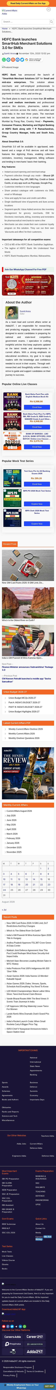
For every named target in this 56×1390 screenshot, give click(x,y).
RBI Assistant (7, 1205)
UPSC (38, 1204)
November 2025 (14, 852)
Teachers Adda (47, 1136)
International (35, 1062)
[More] (48, 9)
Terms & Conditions (35, 1371)
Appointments (36, 1070)
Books (4, 1269)
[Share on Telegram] (8, 60)
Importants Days (37, 1100)
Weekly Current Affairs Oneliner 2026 (26, 729)
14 (34, 879)
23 (49, 884)
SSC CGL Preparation (7, 1199)
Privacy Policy (9, 1375)
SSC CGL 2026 (8, 1233)
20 (26, 884)
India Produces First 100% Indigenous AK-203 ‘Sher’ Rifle (28, 970)
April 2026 (11, 829)
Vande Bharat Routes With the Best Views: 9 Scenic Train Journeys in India (27, 1000)
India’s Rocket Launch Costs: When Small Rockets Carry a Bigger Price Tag (26, 1022)
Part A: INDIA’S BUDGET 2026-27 (24, 702)
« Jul (4, 910)
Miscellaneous (8, 1120)
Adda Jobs (21, 1144)
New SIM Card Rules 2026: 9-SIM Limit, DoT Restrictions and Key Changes (27, 924)
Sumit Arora (10, 53)
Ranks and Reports (10, 1112)
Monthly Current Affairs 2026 (22, 734)
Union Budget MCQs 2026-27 (22, 698)
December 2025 (14, 847)
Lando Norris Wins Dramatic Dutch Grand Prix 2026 (28, 1015)
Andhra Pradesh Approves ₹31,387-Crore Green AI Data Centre (29, 944)
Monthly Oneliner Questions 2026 (24, 738)
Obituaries (6, 1107)
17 (4, 884)
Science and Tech (9, 1116)
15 (41, 879)
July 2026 (11, 815)
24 (4, 890)
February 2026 (13, 838)
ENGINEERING (42, 1200)
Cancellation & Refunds (13, 1371)
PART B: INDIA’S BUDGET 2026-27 (25, 707)
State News (35, 1066)
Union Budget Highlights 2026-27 (24, 712)
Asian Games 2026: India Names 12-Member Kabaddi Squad (27, 977)
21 (34, 884)
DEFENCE (40, 1196)
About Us (39, 1224)
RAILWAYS (40, 1187)
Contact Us (40, 1228)
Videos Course (8, 1260)
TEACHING (40, 1192)
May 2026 (11, 825)
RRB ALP (6, 1228)
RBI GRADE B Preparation (8, 1210)
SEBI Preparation (9, 1190)
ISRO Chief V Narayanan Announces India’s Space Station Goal (27, 1030)
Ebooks (5, 1264)
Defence (33, 1087)
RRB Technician (9, 1224)
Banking (33, 1075)
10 (4, 879)
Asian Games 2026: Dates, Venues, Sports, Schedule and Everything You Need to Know (27, 985)
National (33, 1058)
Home (5, 28)
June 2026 (11, 820)
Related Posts (9, 544)
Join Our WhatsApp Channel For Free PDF (25, 269)
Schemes (6, 1091)
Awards (5, 1087)
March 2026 (12, 834)
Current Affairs (36, 1144)
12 (19, 879)
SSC (37, 1183)
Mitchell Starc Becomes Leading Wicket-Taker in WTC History (29, 962)
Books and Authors (10, 1100)
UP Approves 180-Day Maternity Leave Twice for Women (28, 1007)
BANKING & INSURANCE (41, 1177)
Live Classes (7, 1256)
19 (19, 884)
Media (38, 1233)
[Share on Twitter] (22, 60)
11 (11, 879)
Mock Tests (7, 1252)
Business (34, 1082)
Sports (5, 1082)
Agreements (7, 1095)
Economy (34, 1095)
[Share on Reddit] (13, 60)
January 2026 (13, 843)
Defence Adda (36, 1148)
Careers (44, 1238)
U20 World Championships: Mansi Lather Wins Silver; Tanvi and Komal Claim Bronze (28, 992)
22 (41, 884)
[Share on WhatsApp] (4, 60)
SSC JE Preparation (10, 1194)
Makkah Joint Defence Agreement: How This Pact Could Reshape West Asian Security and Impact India (28, 953)
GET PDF (49, 1386)
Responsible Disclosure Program (17, 1367)
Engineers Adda (19, 1156)
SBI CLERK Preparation (7, 1184)
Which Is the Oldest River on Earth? (18, 620)
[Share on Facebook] (18, 60)
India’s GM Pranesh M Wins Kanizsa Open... (22, 658)
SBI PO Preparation (10, 1179)
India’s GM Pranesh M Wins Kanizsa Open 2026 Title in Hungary (29, 936)
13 (26, 879)
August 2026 (19, 811)
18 (12, 884)
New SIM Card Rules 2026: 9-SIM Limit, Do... (22, 583)
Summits (34, 1091)
